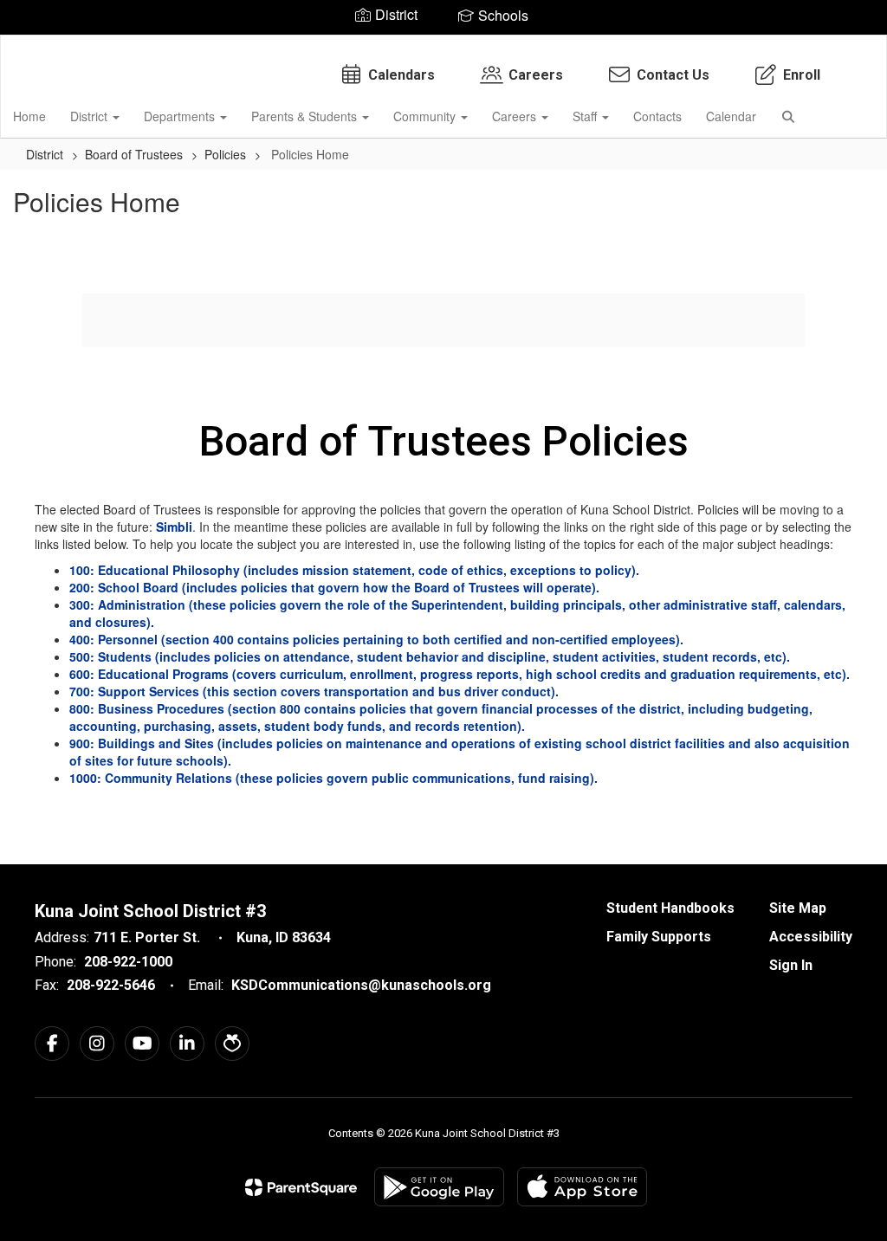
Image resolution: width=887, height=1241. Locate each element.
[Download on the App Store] (582, 1186)
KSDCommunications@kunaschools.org (361, 985)
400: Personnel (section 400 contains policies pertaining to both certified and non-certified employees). (381, 639)
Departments (181, 116)
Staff (586, 116)
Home (29, 116)
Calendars (401, 75)
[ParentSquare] (301, 1187)
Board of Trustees (134, 154)
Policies (225, 154)
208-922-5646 (111, 985)
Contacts (657, 116)
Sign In (791, 965)
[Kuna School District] (443, 46)
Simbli (174, 526)
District (90, 116)
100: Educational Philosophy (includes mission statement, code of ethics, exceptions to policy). (354, 569)
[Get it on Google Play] (439, 1186)
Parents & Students (305, 116)
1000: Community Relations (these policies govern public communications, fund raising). (337, 777)
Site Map (797, 908)
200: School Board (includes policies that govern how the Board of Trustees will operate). (334, 587)
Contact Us (673, 75)
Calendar (731, 116)
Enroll (801, 75)
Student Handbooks (670, 908)
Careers (535, 75)
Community (426, 116)
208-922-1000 (128, 961)
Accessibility (810, 936)
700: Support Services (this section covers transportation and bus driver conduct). (317, 691)
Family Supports (658, 936)
